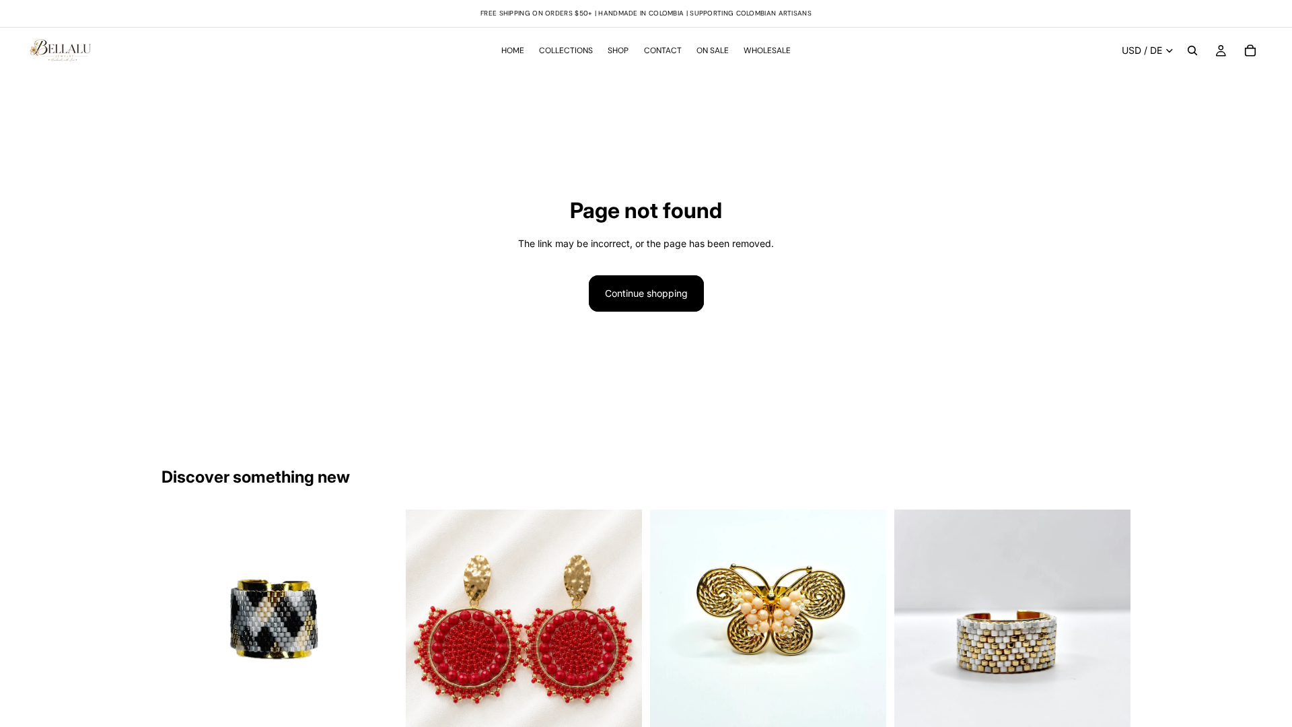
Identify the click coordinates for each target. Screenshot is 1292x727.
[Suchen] (1192, 50)
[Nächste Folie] (622, 628)
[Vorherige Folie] (426, 628)
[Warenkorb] (1250, 50)
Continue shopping (646, 293)
